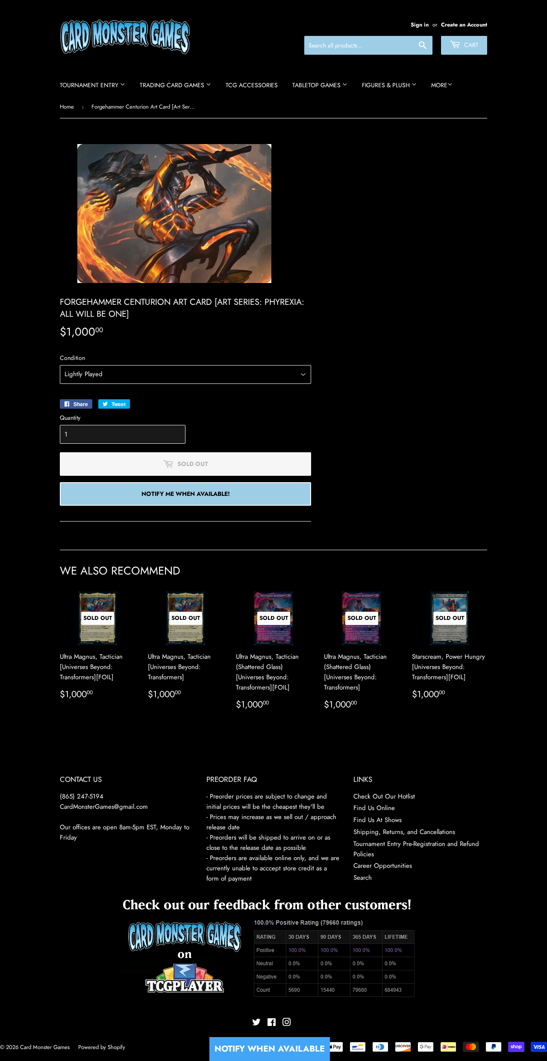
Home (67, 107)
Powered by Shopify (101, 1047)
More (439, 85)
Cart (470, 45)
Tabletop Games (317, 85)
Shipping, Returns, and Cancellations (404, 832)
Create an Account (464, 25)
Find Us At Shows (377, 820)
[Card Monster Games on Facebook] (271, 1023)
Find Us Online (374, 808)
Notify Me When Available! (185, 493)
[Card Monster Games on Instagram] (286, 1023)
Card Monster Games (45, 1047)
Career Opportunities (382, 865)
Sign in (420, 25)
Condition (72, 358)
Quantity (70, 417)
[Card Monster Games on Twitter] (256, 1023)
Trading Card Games (173, 85)
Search (362, 877)
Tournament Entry (90, 85)
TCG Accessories (252, 85)
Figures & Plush (387, 85)
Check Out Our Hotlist (384, 796)
